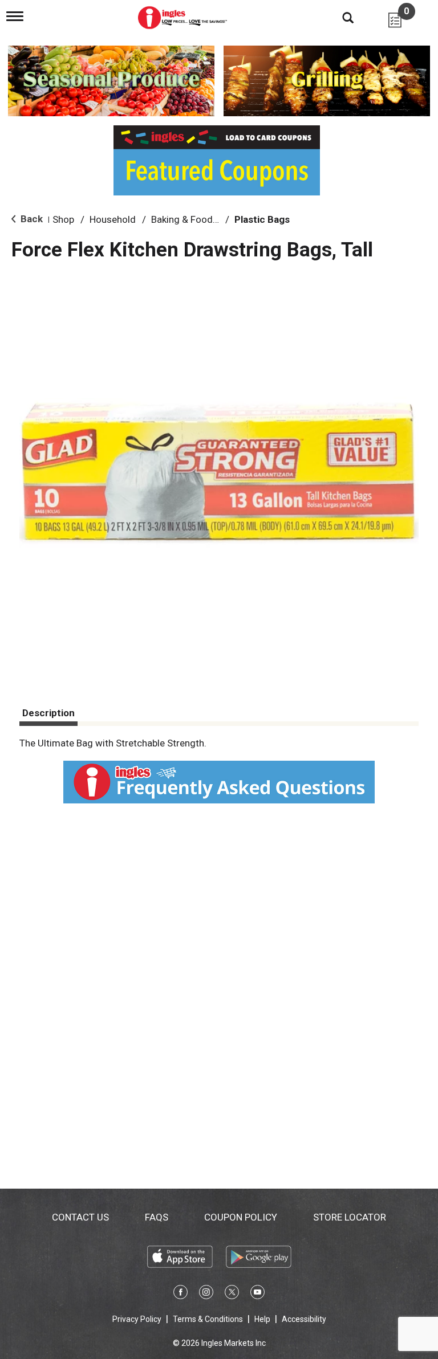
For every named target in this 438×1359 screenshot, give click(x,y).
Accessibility (304, 1319)
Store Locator (349, 1217)
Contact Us (80, 1217)
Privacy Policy (136, 1319)
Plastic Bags (262, 219)
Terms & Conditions (208, 1319)
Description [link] (48, 713)
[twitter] (232, 1294)
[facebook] (180, 1294)
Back (30, 219)
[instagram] (206, 1294)
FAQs (156, 1217)
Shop (63, 219)
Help (262, 1319)
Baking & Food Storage (200, 219)
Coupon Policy (240, 1217)
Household (113, 219)
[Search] (339, 17)
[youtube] (257, 1294)
